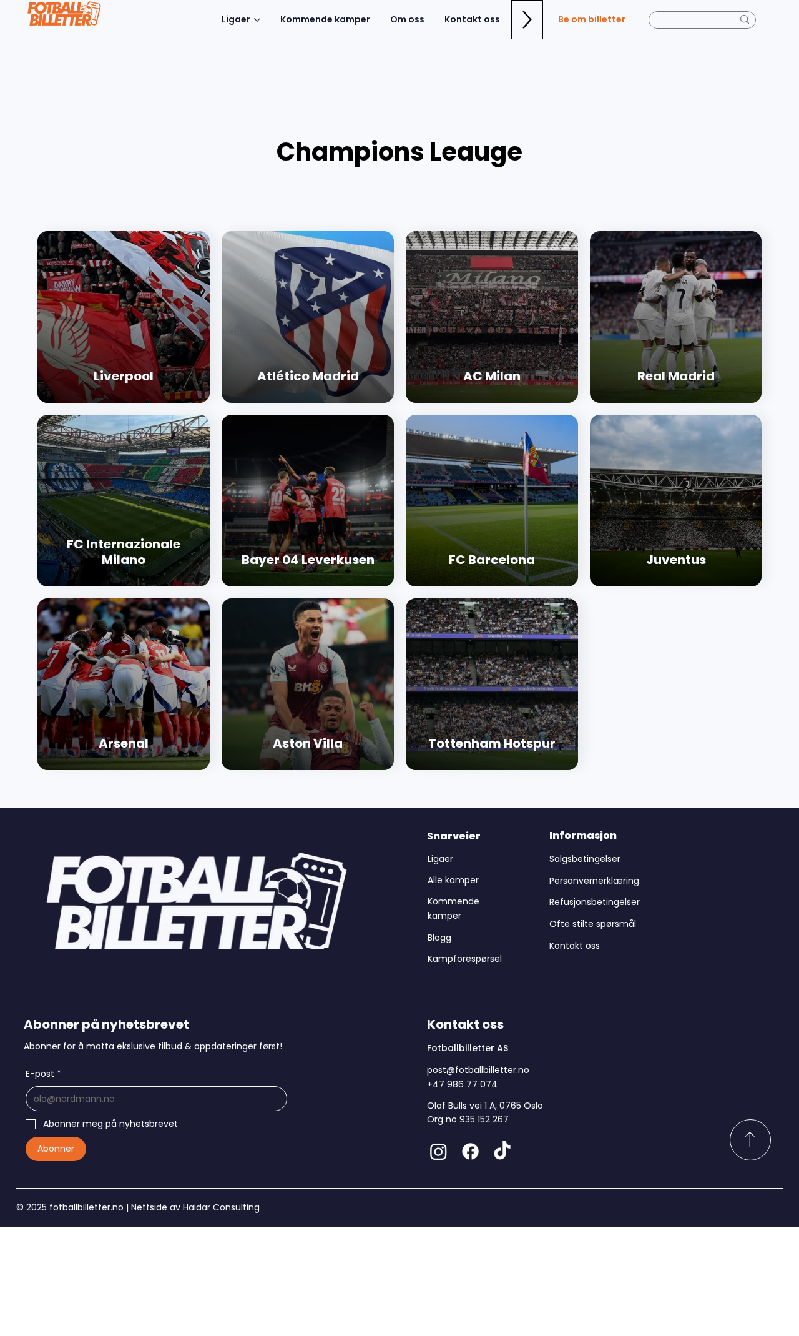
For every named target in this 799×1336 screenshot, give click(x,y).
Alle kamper (453, 880)
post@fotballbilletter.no (478, 1070)
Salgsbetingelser (584, 859)
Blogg (439, 937)
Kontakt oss (574, 945)
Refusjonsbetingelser (594, 902)
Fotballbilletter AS (467, 1048)
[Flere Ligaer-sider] (257, 20)
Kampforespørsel (465, 959)
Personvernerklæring (594, 880)
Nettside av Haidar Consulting (194, 1207)
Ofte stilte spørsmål (592, 924)
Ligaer (440, 859)
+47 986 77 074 (462, 1084)
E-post (43, 1073)
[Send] (750, 1139)
